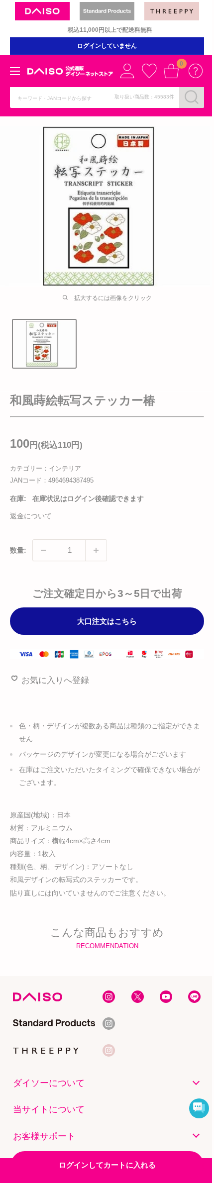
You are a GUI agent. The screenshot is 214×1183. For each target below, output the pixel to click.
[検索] (191, 97)
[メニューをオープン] (15, 71)
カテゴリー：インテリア (45, 468)
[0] (171, 70)
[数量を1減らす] (43, 550)
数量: (18, 550)
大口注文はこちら (107, 621)
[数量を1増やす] (96, 550)
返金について (31, 516)
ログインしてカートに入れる (107, 1165)
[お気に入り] (149, 70)
